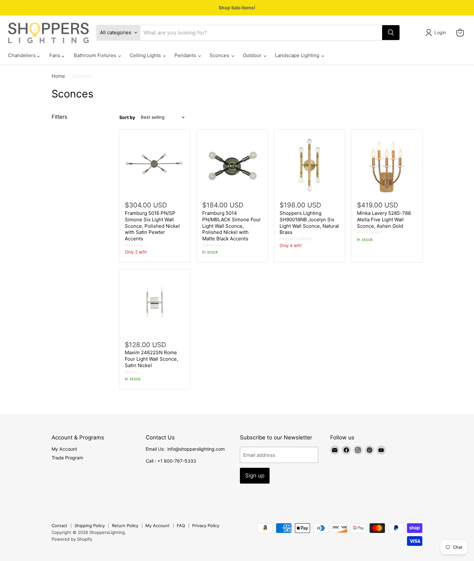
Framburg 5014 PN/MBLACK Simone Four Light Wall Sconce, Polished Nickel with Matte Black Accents (231, 226)
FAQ (181, 525)
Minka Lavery (369, 232)
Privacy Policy (205, 525)
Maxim (131, 371)
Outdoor (253, 56)
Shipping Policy (89, 525)
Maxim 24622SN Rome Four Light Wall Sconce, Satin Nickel (151, 358)
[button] (436, 32)
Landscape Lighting (298, 56)
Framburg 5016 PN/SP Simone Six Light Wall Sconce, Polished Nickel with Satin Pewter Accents (152, 226)
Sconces (220, 56)
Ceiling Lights (146, 56)
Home (58, 76)
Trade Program (67, 457)
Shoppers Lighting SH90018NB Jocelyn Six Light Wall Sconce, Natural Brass (309, 222)
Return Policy (125, 525)
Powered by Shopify (72, 539)
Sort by (127, 117)
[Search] (391, 32)
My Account (64, 449)
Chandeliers (22, 56)
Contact (59, 525)
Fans (55, 56)
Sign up (254, 475)
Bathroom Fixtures (95, 56)
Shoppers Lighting (296, 238)
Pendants (185, 56)
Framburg (134, 245)
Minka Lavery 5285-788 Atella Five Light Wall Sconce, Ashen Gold (384, 219)
